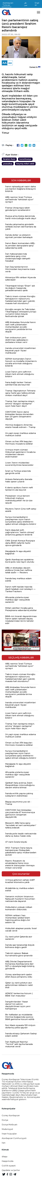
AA (4, 63)
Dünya (5, 1120)
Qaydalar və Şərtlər (11, 1170)
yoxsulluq (7, 164)
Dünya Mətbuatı (9, 1125)
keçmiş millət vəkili (25, 164)
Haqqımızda (7, 1161)
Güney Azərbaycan (11, 1115)
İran (3, 1143)
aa (10, 63)
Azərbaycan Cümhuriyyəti (14, 1138)
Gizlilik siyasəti (9, 1166)
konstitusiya (25, 159)
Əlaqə (4, 1156)
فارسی (25, 4)
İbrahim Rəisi (9, 159)
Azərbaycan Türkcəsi (8, 4)
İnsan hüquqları (9, 1134)
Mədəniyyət (7, 1129)
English (37, 4)
